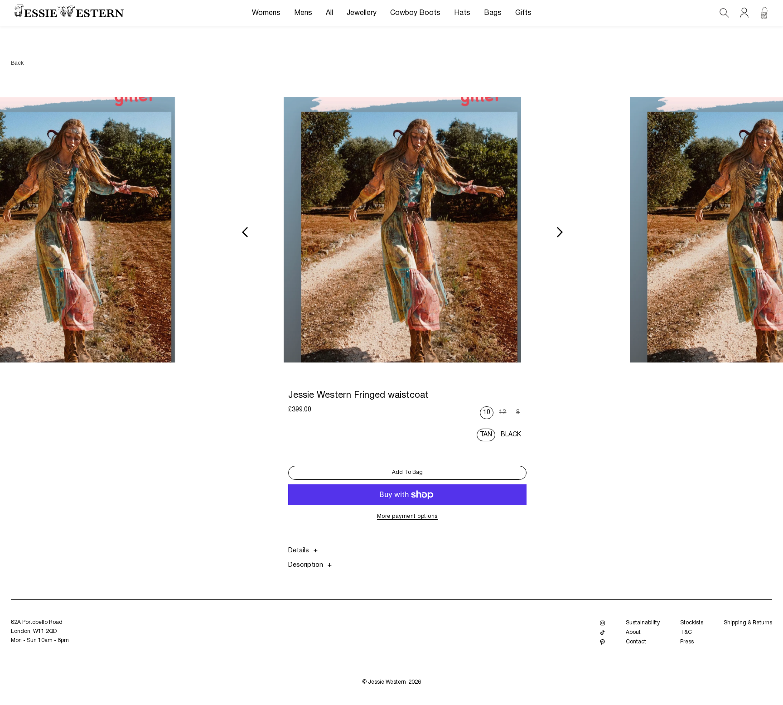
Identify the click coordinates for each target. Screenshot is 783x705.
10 (486, 412)
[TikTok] (602, 633)
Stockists (691, 622)
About (633, 632)
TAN (486, 435)
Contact (636, 641)
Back (17, 63)
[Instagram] (602, 623)
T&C (686, 632)
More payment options (407, 516)
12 (504, 414)
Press (687, 641)
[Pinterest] (602, 642)
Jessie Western (387, 682)
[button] (266, 13)
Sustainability (643, 622)
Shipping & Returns (748, 622)
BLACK (511, 435)
